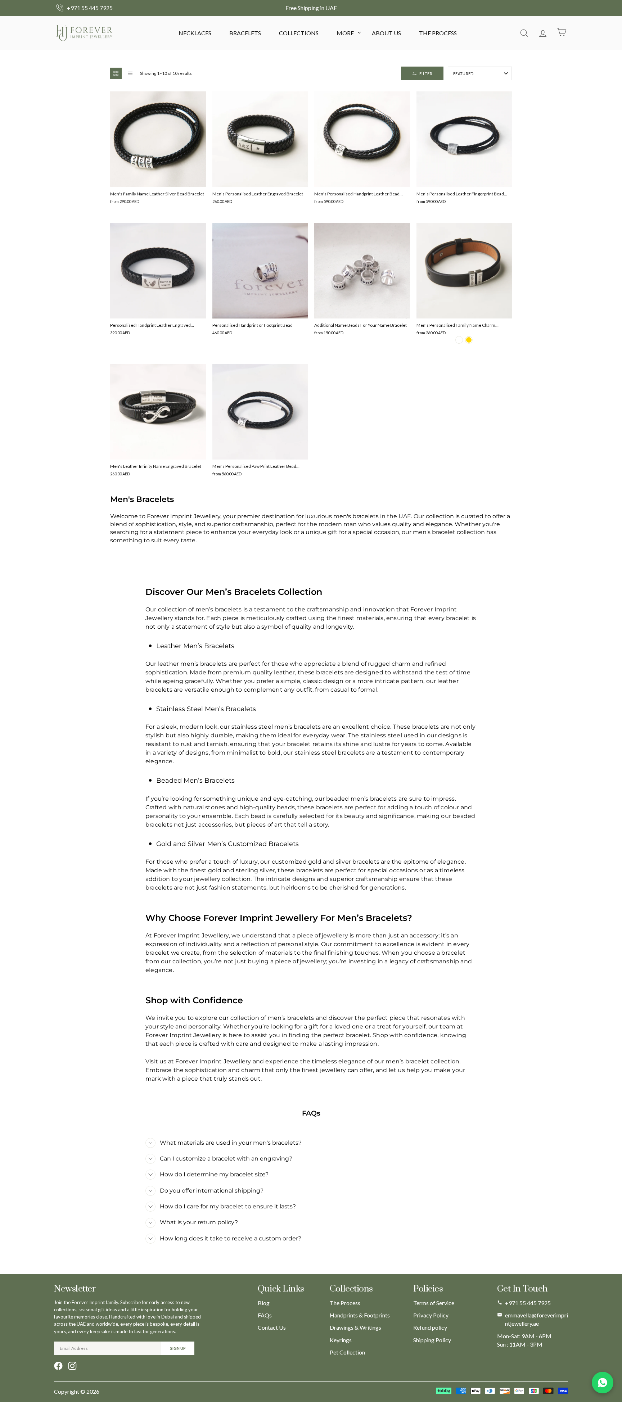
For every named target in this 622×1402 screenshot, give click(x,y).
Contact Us (272, 1327)
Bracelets (245, 33)
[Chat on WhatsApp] (602, 1382)
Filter (425, 73)
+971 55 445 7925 (528, 1302)
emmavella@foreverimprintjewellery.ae (536, 1319)
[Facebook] (58, 1366)
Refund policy (430, 1327)
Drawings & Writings (355, 1327)
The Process (438, 33)
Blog (264, 1302)
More (345, 33)
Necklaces (195, 33)
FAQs (265, 1315)
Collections (299, 33)
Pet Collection (347, 1352)
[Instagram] (72, 1366)
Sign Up (178, 1348)
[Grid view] (116, 73)
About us (386, 33)
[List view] (130, 73)
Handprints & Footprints (360, 1315)
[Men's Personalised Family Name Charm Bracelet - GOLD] (468, 339)
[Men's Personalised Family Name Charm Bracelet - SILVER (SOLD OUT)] (459, 339)
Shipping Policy (432, 1340)
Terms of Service (433, 1302)
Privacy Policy (431, 1315)
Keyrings (341, 1340)
